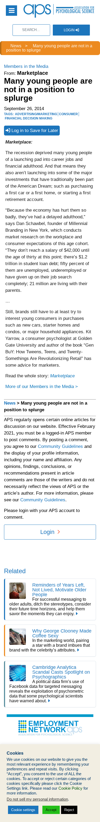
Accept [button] (51, 810)
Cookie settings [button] (23, 810)
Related (15, 571)
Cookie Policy (70, 788)
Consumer (68, 114)
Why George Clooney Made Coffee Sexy (61, 633)
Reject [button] (69, 810)
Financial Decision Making (28, 118)
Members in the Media (26, 66)
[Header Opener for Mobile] (11, 10)
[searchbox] (31, 30)
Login (69, 30)
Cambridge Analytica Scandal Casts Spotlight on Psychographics (61, 672)
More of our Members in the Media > (41, 386)
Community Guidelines (60, 446)
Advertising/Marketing (36, 114)
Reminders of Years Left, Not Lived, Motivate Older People (59, 589)
